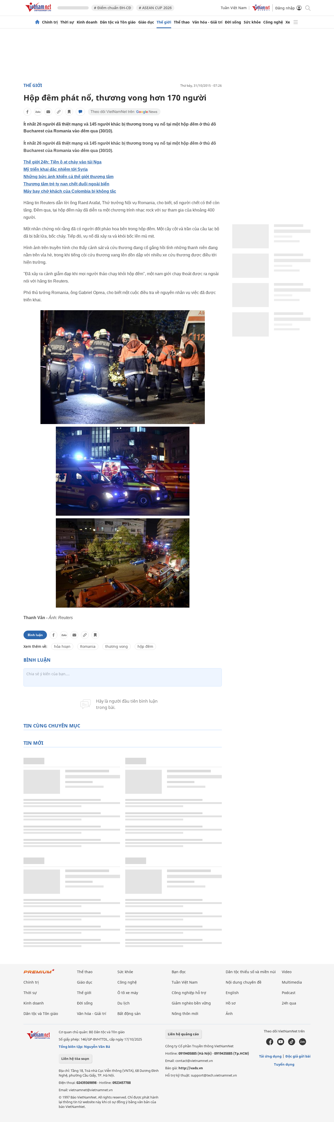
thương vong (116, 646)
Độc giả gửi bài (298, 1056)
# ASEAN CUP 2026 (155, 7)
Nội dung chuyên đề (243, 982)
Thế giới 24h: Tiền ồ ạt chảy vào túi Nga (62, 162)
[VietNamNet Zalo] (302, 1044)
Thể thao (182, 22)
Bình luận (35, 635)
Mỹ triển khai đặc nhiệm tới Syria (55, 169)
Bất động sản (129, 1013)
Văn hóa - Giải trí (207, 22)
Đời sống (233, 22)
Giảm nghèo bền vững (191, 1003)
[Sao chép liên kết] (59, 112)
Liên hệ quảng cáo (183, 1034)
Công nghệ (273, 22)
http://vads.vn (190, 1068)
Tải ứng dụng (270, 1056)
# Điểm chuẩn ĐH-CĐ (112, 7)
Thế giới (164, 22)
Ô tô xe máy (127, 992)
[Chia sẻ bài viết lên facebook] (27, 112)
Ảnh (229, 1013)
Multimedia (292, 982)
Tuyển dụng (284, 1064)
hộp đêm (145, 646)
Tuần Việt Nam (234, 7)
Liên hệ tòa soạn (75, 1058)
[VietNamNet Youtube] (280, 1044)
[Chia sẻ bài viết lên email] (48, 112)
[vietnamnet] (39, 12)
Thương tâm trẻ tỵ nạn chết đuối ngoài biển (66, 184)
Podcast (288, 992)
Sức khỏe (252, 22)
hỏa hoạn (62, 646)
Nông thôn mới (185, 1013)
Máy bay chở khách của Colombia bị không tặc (69, 191)
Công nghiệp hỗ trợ (189, 992)
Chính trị (50, 22)
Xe (287, 22)
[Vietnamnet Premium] (39, 973)
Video (286, 971)
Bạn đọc (179, 971)
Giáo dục (146, 22)
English (232, 992)
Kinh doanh (87, 22)
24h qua (289, 1003)
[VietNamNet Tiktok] (291, 1044)
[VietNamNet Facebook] (269, 1044)
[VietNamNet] (37, 22)
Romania (88, 646)
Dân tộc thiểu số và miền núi (251, 971)
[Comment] (80, 112)
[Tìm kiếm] (308, 8)
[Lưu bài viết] (69, 112)
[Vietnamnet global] (261, 9)
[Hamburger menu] (296, 22)
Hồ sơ (231, 1003)
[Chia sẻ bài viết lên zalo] (38, 112)
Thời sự (67, 22)
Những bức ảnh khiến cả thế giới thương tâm (68, 176)
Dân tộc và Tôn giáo (118, 22)
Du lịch (123, 1003)
